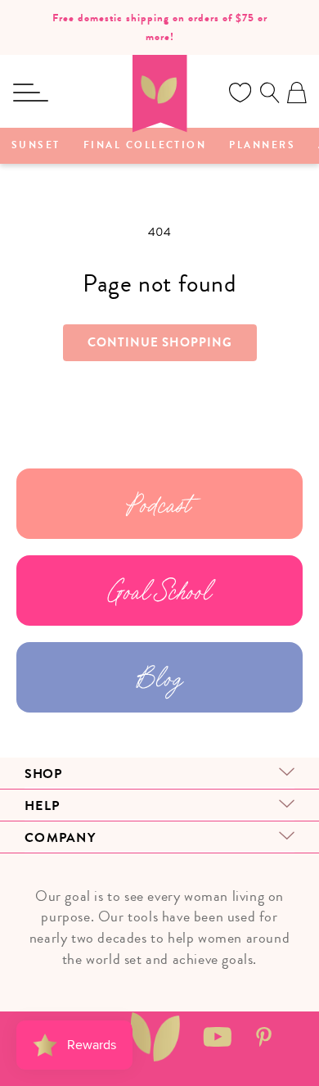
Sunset (36, 145)
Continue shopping (160, 342)
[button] (30, 93)
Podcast (159, 503)
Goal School (160, 590)
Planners (262, 145)
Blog (159, 677)
